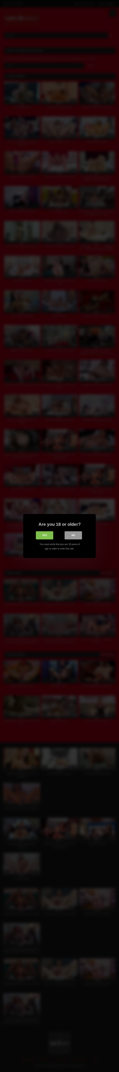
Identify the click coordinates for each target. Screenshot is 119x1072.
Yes (44, 535)
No (73, 535)
